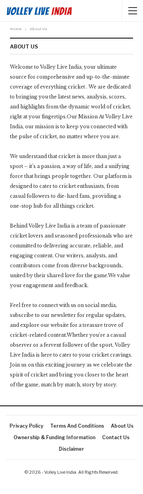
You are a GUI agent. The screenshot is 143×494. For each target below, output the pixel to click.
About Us (122, 426)
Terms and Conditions (77, 426)
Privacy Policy (26, 426)
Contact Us (115, 437)
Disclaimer (71, 449)
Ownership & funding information (54, 437)
